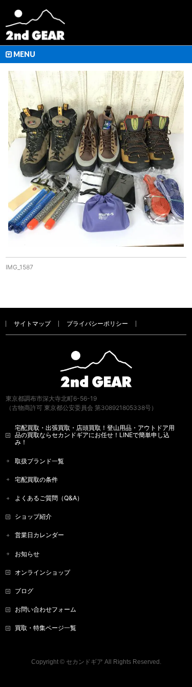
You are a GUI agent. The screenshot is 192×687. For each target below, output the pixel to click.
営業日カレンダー (39, 535)
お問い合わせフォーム (45, 609)
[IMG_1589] (96, 159)
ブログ (24, 591)
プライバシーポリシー (97, 323)
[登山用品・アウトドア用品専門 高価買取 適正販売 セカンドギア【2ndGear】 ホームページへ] (35, 28)
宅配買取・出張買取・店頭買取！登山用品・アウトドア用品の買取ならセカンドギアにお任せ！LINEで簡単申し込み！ (95, 435)
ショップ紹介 (33, 516)
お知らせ (27, 554)
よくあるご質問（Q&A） (49, 498)
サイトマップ (32, 323)
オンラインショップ (42, 572)
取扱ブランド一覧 (39, 461)
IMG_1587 (19, 267)
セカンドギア (84, 661)
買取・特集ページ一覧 (45, 628)
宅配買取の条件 (36, 479)
